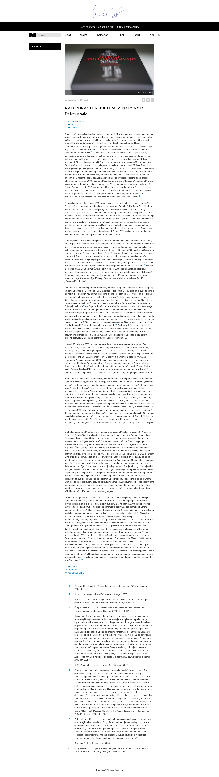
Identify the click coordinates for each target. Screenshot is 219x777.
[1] (92, 152)
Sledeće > (72, 128)
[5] (84, 306)
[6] (116, 324)
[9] (138, 512)
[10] (81, 559)
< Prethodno (71, 124)
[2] (80, 186)
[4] (145, 265)
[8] (66, 425)
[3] (139, 196)
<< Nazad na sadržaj (74, 121)
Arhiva (36, 46)
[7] (128, 337)
